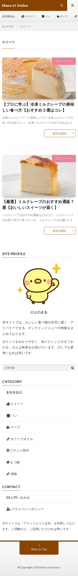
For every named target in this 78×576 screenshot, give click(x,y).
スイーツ (29, 16)
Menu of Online (50, 567)
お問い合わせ (20, 497)
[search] (72, 368)
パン (47, 16)
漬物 (13, 474)
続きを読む (60, 133)
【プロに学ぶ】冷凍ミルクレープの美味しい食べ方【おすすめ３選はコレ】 (38, 107)
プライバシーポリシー (27, 509)
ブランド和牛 (19, 450)
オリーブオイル (21, 439)
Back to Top (39, 549)
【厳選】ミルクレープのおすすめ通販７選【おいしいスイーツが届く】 (38, 204)
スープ (64, 16)
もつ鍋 (15, 462)
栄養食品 (9, 16)
